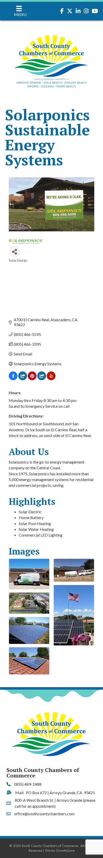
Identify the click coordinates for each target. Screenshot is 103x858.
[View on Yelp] (51, 378)
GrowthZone (65, 850)
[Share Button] (14, 251)
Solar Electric (30, 511)
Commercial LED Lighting (40, 535)
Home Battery (31, 517)
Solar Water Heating (36, 529)
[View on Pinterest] (32, 378)
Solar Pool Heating (35, 523)
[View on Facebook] (13, 378)
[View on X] (22, 378)
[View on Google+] (41, 378)
